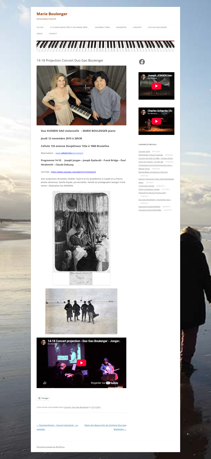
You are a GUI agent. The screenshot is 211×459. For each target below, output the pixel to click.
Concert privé (144, 151)
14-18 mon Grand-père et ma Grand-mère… (69, 27)
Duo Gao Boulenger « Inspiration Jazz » (155, 199)
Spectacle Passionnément (149, 206)
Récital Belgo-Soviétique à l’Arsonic (153, 172)
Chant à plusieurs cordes (149, 189)
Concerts (137, 27)
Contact (53, 33)
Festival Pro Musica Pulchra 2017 (152, 192)
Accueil (40, 27)
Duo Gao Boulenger (157, 27)
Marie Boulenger (52, 13)
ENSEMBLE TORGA (102, 27)
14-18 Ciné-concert (146, 186)
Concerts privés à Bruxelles (150, 210)
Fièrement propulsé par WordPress (51, 447)
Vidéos (40, 33)
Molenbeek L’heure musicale (151, 155)
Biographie (121, 27)
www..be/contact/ (69, 153)
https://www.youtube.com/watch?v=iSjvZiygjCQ (73, 172)
